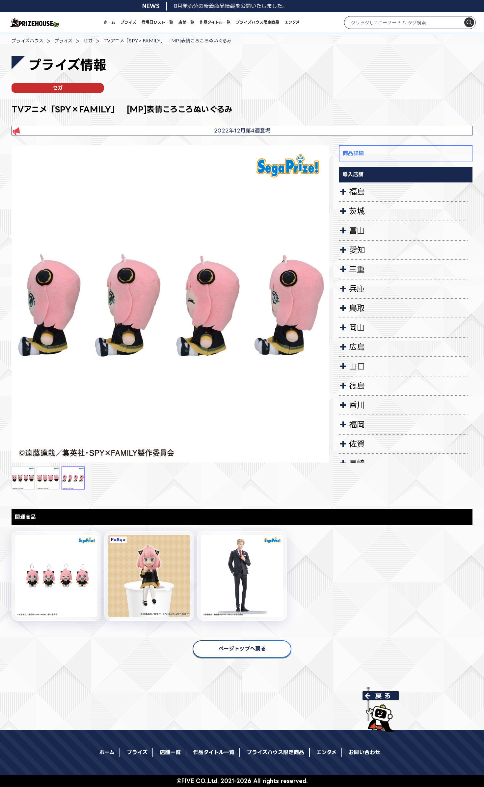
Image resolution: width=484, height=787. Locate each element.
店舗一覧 (186, 22)
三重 (357, 269)
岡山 (357, 327)
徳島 (357, 385)
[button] (23, 477)
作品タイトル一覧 (215, 22)
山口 (357, 366)
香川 (357, 405)
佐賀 (357, 444)
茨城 (357, 211)
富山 (357, 230)
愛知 (357, 250)
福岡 (357, 424)
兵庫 (357, 288)
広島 (357, 347)
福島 (357, 191)
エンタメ (292, 22)
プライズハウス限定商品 (257, 22)
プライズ (128, 22)
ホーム (109, 22)
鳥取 (357, 308)
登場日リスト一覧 (157, 22)
